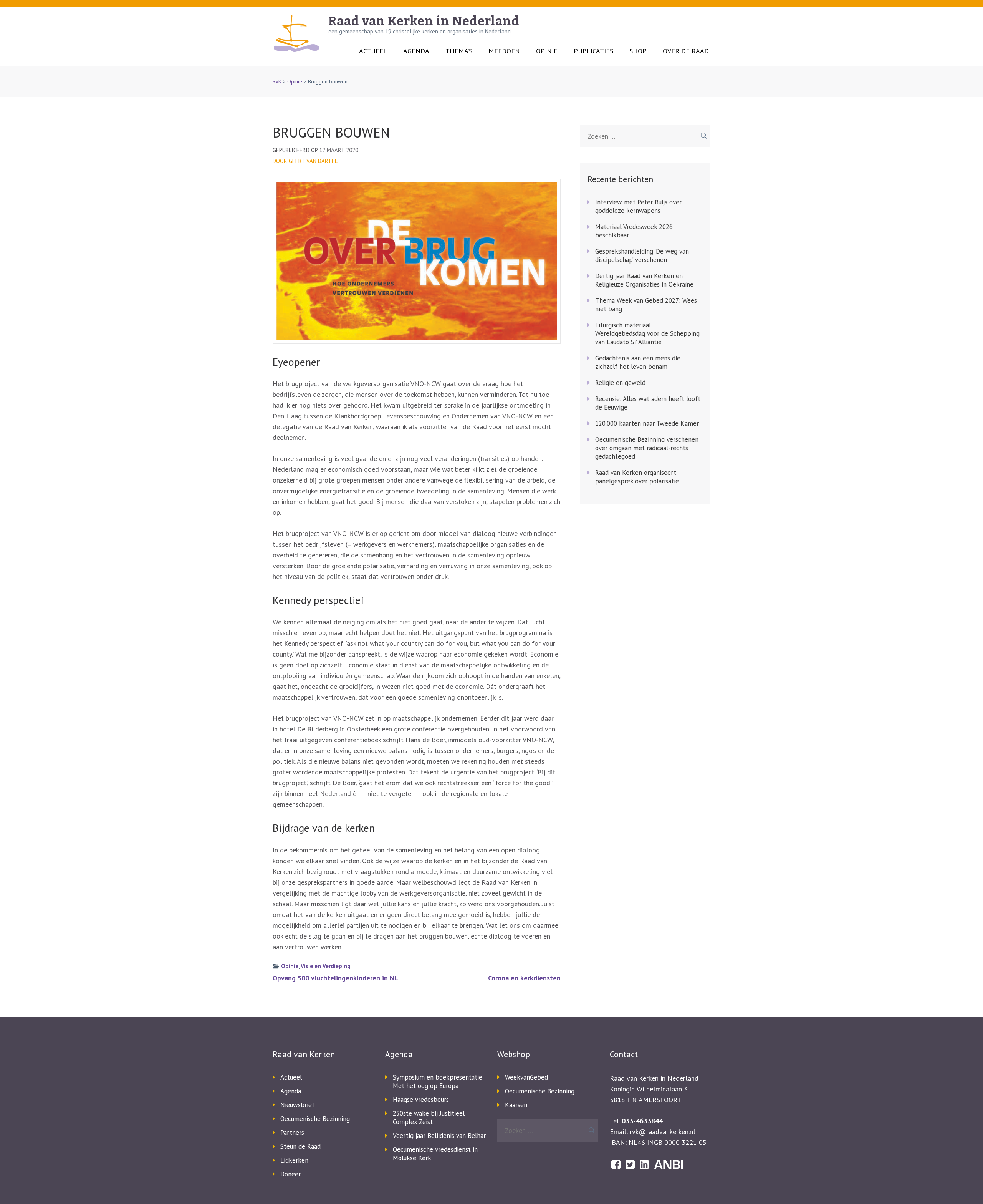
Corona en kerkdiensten (524, 977)
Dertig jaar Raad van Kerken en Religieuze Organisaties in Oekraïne (644, 280)
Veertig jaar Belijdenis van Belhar (439, 1135)
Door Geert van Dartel (305, 160)
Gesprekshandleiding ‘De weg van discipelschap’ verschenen (642, 255)
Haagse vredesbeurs (421, 1099)
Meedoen (504, 51)
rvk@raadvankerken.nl (662, 1131)
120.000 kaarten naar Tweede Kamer (647, 423)
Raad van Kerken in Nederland (424, 21)
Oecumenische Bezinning (315, 1118)
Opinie (547, 51)
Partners (292, 1132)
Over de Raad (686, 51)
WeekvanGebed (526, 1077)
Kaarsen (516, 1105)
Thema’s (458, 51)
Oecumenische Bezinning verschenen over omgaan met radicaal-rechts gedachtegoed (646, 448)
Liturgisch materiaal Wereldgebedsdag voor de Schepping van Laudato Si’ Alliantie (647, 333)
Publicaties (593, 51)
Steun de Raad (300, 1146)
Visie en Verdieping (326, 966)
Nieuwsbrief (297, 1105)
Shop (638, 51)
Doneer (290, 1174)
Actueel (373, 51)
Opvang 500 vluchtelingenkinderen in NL (335, 977)
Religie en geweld (620, 382)
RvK (277, 81)
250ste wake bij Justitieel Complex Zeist (429, 1117)
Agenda (416, 51)
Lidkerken (294, 1160)
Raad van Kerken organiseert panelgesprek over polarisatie (637, 476)
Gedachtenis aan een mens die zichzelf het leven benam (637, 362)
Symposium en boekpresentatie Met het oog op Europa (437, 1081)
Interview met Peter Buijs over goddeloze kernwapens (638, 206)
